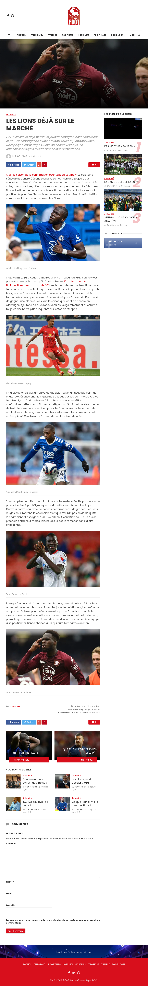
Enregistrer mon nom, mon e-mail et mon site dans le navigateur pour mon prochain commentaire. (53, 921)
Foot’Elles (100, 35)
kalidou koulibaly (75, 709)
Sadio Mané (65, 713)
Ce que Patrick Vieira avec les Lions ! (85, 803)
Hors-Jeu (83, 35)
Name (10, 881)
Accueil (21, 35)
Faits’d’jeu (37, 35)
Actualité (11, 115)
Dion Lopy (81, 706)
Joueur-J (80, 964)
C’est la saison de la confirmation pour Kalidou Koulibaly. (41, 174)
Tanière (52, 35)
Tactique (67, 35)
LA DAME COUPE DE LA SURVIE (122, 182)
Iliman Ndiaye (94, 706)
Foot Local (117, 35)
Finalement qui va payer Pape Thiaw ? (35, 781)
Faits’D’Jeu (40, 964)
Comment (11, 843)
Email (9, 893)
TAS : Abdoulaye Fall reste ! (35, 803)
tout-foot (21, 156)
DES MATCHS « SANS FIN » (119, 146)
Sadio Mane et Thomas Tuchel (86, 713)
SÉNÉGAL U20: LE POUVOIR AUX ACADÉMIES (122, 219)
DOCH (95, 980)
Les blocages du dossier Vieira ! (82, 781)
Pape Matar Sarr (93, 709)
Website (10, 905)
